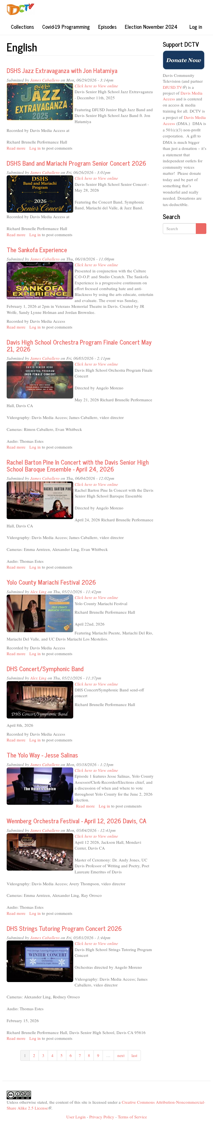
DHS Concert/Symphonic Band (45, 668)
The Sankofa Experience (37, 249)
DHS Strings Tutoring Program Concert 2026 (64, 928)
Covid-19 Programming (66, 26)
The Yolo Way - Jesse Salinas (42, 755)
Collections (22, 26)
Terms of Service (132, 1116)
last (134, 1055)
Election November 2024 (151, 26)
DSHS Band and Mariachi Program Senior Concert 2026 (76, 163)
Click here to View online (96, 85)
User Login (76, 1116)
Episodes (107, 26)
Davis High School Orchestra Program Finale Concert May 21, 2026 (79, 345)
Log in (195, 26)
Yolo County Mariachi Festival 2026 (51, 582)
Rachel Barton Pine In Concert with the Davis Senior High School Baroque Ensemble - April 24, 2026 (78, 465)
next (121, 1055)
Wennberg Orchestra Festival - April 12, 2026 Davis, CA (76, 821)
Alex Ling (38, 591)
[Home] (23, 9)
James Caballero (45, 80)
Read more (16, 148)
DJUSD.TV (174, 87)
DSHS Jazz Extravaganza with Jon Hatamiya (62, 70)
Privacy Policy (101, 1116)
